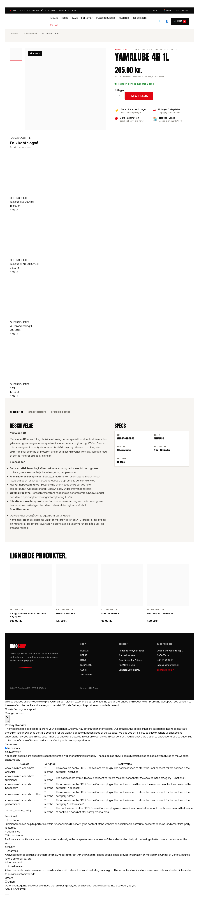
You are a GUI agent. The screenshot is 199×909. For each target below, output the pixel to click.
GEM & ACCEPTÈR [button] (15, 889)
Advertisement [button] (13, 862)
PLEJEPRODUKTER (105, 17)
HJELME (54, 17)
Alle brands (86, 674)
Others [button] (9, 878)
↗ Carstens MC (182, 10)
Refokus (94, 688)
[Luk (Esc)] (8, 894)
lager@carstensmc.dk (168, 665)
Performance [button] (12, 831)
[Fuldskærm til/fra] (6, 894)
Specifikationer (37, 412)
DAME (75, 17)
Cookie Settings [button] (14, 709)
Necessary (13, 748)
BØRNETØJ (87, 17)
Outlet (54, 24)
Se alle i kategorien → (22, 147)
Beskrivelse (16, 412)
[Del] (7, 894)
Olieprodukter (30, 33)
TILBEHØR (124, 17)
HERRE (65, 17)
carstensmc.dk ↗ (165, 669)
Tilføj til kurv (138, 95)
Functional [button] (11, 816)
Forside (14, 33)
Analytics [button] (10, 847)
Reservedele (140, 17)
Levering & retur (60, 412)
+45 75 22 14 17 (165, 660)
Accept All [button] (30, 709)
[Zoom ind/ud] (5, 894)
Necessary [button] (11, 744)
